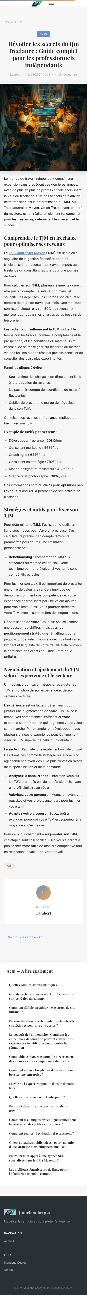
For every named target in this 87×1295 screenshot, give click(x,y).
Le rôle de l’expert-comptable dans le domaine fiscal (42, 1086)
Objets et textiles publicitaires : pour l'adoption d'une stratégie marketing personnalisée (42, 1144)
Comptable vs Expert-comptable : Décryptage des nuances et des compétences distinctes (41, 1059)
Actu (20, 22)
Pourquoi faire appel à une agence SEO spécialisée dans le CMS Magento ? (36, 1158)
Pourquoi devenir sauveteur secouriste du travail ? (38, 1108)
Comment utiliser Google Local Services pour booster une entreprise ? (41, 1072)
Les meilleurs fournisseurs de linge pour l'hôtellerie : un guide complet (38, 1171)
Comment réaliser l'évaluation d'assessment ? (41, 1133)
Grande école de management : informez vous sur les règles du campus (41, 996)
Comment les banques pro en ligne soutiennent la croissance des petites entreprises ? (42, 1122)
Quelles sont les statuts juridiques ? (34, 985)
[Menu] (52, 3)
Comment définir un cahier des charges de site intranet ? (42, 1009)
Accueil (9, 22)
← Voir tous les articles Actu (24, 937)
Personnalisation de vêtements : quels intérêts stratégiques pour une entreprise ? (41, 1023)
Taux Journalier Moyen (27, 253)
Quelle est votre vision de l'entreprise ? (37, 1097)
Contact (9, 1269)
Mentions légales (15, 1262)
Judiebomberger (35, 1212)
